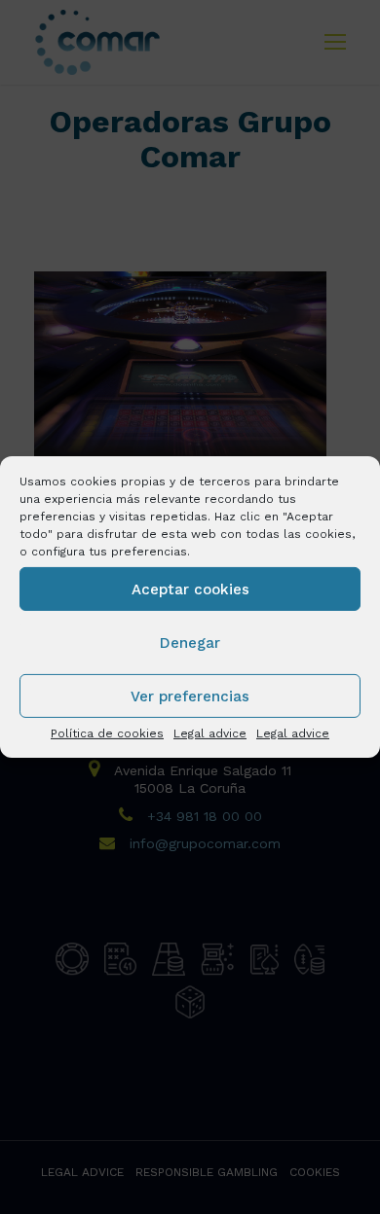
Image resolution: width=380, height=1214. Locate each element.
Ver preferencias (190, 695)
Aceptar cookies (190, 588)
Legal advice (210, 733)
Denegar (190, 642)
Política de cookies (107, 733)
